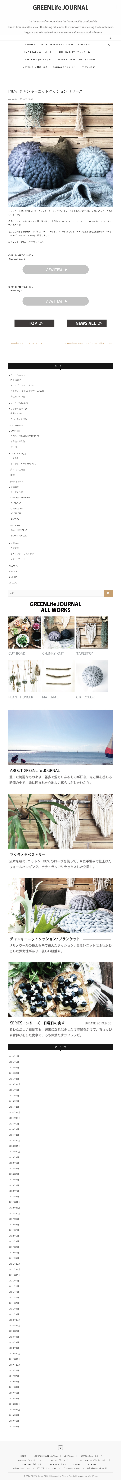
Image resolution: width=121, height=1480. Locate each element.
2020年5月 (14, 1331)
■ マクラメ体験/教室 (18, 403)
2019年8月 (14, 1370)
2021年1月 (14, 1314)
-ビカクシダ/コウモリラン (22, 553)
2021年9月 (14, 1280)
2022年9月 (14, 1219)
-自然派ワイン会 (17, 396)
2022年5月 (14, 1235)
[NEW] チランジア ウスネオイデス (25, 343)
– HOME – (30, 44)
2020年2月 (14, 1342)
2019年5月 (14, 1381)
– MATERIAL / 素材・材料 (34, 67)
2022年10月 (14, 1213)
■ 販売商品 (14, 487)
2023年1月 (14, 1196)
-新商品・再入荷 (17, 441)
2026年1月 (14, 1078)
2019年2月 (14, 1393)
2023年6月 (14, 1168)
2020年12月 (14, 1320)
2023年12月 (14, 1140)
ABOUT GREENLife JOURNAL (56, 44)
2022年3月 (14, 1247)
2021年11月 (14, 1269)
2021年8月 (14, 1286)
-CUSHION (15, 513)
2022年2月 (14, 1252)
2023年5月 (14, 1174)
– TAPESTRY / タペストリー (36, 59)
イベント (13, 571)
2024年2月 (14, 1129)
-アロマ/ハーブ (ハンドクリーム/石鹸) (27, 391)
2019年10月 (14, 1365)
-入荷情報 (14, 548)
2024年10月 (14, 1118)
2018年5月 (14, 1426)
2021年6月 (14, 1297)
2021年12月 (14, 1264)
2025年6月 (14, 1095)
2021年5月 (14, 1303)
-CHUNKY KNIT (17, 508)
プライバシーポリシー (72, 1468)
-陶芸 (12, 475)
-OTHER (14, 447)
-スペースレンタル (18, 419)
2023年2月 (14, 1191)
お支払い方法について (22, 1468)
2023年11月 (14, 1146)
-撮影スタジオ (16, 413)
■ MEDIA (13, 577)
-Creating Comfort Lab (20, 497)
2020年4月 (14, 1336)
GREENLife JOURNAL (40, 1476)
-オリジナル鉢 (16, 492)
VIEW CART (89, 67)
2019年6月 (14, 1376)
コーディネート (16, 481)
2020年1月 (14, 1348)
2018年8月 (14, 1420)
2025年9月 (14, 1090)
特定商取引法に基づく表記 (97, 1468)
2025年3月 (14, 1101)
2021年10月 (14, 1275)
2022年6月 (14, 1230)
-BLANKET (15, 519)
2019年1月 (14, 1398)
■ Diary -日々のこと (18, 453)
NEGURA (13, 566)
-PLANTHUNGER (18, 535)
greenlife (14, 99)
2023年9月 (14, 1157)
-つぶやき (14, 458)
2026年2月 (14, 1073)
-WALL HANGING (18, 530)
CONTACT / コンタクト (65, 67)
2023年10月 (14, 1151)
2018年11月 (14, 1409)
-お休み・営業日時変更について (24, 436)
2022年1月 (14, 1258)
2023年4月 (14, 1179)
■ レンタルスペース (18, 409)
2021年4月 (14, 1308)
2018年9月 (14, 1415)
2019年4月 (14, 1387)
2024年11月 (14, 1112)
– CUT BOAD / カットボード (37, 52)
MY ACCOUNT (93, 1464)
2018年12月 (14, 1404)
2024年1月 (14, 1135)
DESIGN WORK (16, 425)
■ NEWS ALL (85, 44)
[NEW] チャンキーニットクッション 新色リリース (88, 343)
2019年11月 (14, 1359)
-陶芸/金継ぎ (16, 379)
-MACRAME (15, 525)
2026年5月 (14, 1062)
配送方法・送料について (47, 1468)
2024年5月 (14, 1123)
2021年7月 (14, 1292)
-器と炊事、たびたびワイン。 (23, 464)
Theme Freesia (68, 1476)
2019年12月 (14, 1353)
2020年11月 (14, 1325)
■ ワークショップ (17, 375)
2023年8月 (14, 1163)
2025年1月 (14, 1107)
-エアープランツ (17, 559)
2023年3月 (14, 1185)
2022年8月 (14, 1224)
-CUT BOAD (15, 503)
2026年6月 (14, 1056)
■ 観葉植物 (14, 543)
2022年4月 (14, 1241)
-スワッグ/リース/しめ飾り (22, 385)
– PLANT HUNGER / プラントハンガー (75, 59)
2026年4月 (14, 1067)
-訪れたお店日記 (17, 469)
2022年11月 (14, 1207)
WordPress (93, 1476)
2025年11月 (14, 1084)
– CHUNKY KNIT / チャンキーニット (75, 52)
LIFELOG (13, 582)
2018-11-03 (27, 99)
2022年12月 (14, 1202)
